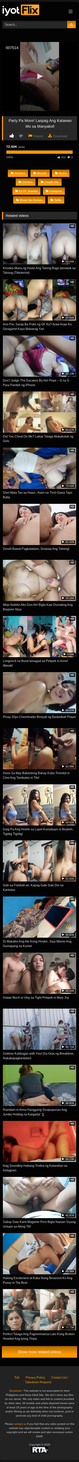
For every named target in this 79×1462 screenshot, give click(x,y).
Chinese (27, 181)
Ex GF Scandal (28, 190)
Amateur (20, 173)
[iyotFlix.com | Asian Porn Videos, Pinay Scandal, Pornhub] (32, 11)
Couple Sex (52, 181)
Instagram (56, 190)
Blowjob (42, 173)
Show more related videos (39, 1352)
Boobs (63, 173)
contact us (20, 1423)
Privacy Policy (35, 1377)
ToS (17, 1377)
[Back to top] (67, 1450)
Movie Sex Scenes (31, 199)
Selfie (57, 199)
